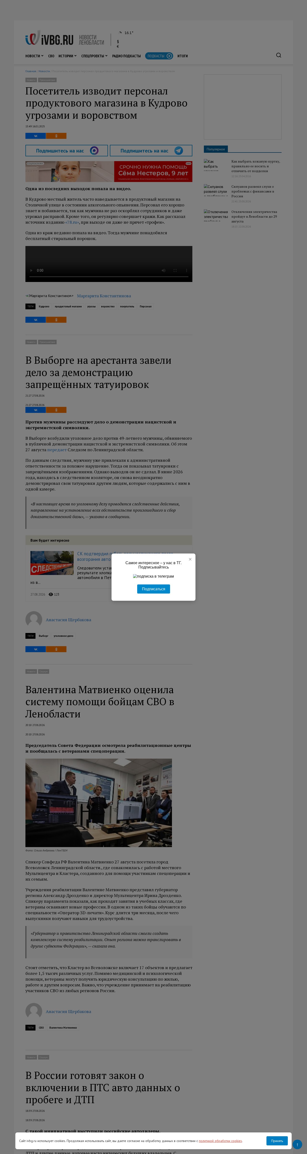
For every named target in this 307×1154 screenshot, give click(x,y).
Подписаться (153, 589)
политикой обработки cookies (220, 1141)
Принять (277, 1141)
